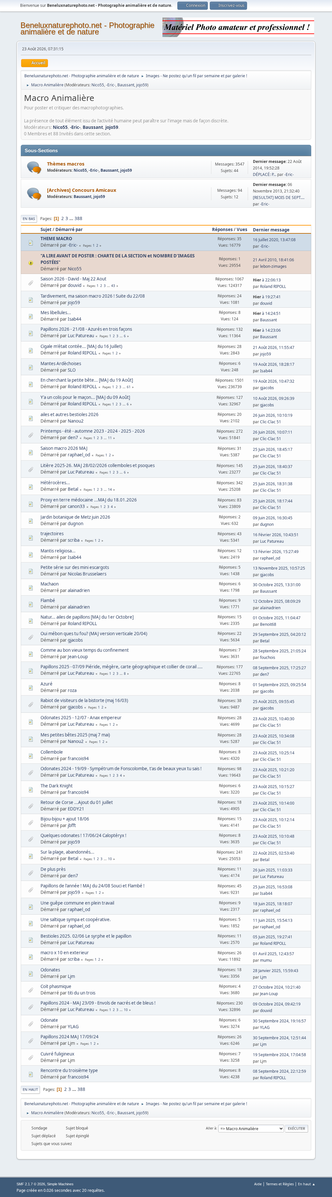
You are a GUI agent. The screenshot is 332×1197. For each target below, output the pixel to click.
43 (113, 285)
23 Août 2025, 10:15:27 (273, 786)
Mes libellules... (56, 312)
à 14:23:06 (267, 330)
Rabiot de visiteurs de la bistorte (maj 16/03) (84, 700)
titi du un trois (81, 993)
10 (110, 859)
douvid (74, 285)
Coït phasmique (56, 986)
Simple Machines (60, 1184)
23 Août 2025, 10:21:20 (273, 769)
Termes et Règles (280, 1183)
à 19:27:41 (267, 297)
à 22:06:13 (267, 280)
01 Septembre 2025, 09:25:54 (279, 684)
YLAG (73, 1027)
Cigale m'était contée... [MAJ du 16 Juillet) (81, 346)
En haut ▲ (306, 1183)
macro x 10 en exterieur (65, 953)
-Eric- (110, 85)
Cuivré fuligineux (57, 1054)
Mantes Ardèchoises (61, 363)
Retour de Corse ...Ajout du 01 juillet (77, 802)
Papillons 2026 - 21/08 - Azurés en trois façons (86, 329)
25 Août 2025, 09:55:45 (273, 701)
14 (110, 489)
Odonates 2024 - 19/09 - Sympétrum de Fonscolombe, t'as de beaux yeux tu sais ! (121, 768)
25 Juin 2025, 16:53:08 (272, 887)
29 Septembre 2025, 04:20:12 (279, 634)
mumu (266, 960)
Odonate (49, 1020)
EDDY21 (76, 809)
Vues (242, 229)
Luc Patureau (81, 336)
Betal (73, 489)
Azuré (47, 684)
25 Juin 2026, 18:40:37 (272, 466)
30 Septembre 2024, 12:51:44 (279, 1038)
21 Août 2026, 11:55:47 (273, 347)
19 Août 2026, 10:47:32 (273, 381)
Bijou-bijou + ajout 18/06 (65, 819)
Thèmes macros (65, 163)
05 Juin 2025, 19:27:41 (272, 937)
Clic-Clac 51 (270, 422)
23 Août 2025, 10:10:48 (273, 836)
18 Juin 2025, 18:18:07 (272, 904)
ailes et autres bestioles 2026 (70, 414)
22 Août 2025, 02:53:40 (273, 853)
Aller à (211, 1128)
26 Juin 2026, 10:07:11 (272, 432)
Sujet (46, 229)
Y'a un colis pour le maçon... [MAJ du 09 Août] (85, 397)
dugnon (75, 523)
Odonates (50, 970)
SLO (72, 370)
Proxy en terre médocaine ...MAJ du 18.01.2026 (89, 500)
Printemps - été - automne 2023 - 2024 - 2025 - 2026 (93, 431)
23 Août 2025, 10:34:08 (273, 736)
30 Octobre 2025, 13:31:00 (277, 584)
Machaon (50, 584)
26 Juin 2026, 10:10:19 (272, 415)
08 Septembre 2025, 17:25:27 (279, 668)
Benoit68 (268, 624)
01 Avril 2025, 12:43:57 (273, 953)
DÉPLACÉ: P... (264, 174)
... (71, 218)
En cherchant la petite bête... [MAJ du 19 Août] (87, 380)
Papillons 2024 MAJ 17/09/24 (70, 1037)
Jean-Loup (78, 657)
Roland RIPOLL (273, 286)
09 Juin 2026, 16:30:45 (272, 518)
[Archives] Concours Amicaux (81, 190)
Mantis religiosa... (58, 551)
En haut (30, 1089)
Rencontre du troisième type (69, 1070)
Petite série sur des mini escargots (75, 567)
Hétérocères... (55, 483)
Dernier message (271, 230)
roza (72, 690)
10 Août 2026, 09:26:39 (273, 398)
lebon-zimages (273, 266)
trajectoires (52, 534)
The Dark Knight (57, 786)
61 (129, 387)
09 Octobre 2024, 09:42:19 (277, 1004)
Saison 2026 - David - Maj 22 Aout (73, 279)
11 (110, 438)
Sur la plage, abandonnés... (67, 852)
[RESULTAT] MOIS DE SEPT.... (278, 197)
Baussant (125, 85)
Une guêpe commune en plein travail (77, 903)
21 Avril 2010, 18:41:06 (273, 260)
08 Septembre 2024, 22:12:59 (279, 1071)
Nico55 (97, 85)
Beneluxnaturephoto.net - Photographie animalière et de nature (87, 28)
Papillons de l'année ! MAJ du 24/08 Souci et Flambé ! (93, 886)
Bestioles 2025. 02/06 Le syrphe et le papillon (86, 936)
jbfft (72, 825)
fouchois (267, 657)
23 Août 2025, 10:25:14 (273, 753)
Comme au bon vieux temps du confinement (85, 650)
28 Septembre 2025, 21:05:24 (279, 651)
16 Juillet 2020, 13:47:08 (274, 239)
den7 (73, 437)
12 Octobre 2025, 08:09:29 (277, 601)
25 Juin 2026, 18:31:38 (272, 484)
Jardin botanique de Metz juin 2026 (75, 517)
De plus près (53, 869)
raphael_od (79, 455)
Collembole (52, 752)
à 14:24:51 (267, 313)
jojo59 (141, 85)
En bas (29, 218)
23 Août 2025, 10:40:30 (273, 719)
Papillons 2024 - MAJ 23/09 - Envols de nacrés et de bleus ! (98, 1003)
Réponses (222, 229)
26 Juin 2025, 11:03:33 (272, 870)
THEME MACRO (56, 238)
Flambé (48, 600)
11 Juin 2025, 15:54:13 (272, 920)
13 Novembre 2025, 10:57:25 (279, 568)
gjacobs (267, 387)
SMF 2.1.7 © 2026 (31, 1184)
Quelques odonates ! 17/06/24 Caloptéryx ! (83, 835)
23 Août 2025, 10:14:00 (273, 803)
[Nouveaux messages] (34, 167)
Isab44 (74, 319)
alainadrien (79, 590)
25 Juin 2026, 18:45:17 (272, 449)
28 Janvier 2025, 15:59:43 (275, 970)
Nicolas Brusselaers (87, 574)
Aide (258, 1183)
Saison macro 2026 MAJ (64, 448)
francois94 (78, 758)
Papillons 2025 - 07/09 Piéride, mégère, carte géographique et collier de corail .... (122, 667)
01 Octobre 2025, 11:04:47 (277, 618)
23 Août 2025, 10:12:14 (273, 819)
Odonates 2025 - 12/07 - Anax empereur (81, 718)
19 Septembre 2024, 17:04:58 (279, 1054)
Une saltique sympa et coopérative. (76, 919)
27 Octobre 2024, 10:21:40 (277, 987)
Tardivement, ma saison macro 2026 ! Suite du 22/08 (93, 296)
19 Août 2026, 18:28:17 (273, 364)
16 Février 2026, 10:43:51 (276, 534)
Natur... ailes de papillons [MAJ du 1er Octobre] (87, 617)
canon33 (76, 506)
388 (78, 218)
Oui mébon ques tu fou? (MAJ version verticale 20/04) (94, 633)
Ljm (71, 976)
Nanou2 (76, 421)
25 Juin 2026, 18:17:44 (272, 501)
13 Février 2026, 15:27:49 (276, 551)
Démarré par (69, 229)
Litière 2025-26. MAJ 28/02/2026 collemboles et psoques (98, 465)
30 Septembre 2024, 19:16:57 (279, 1021)
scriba (73, 540)
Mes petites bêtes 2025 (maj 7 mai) (75, 735)
